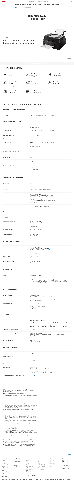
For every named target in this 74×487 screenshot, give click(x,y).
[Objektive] (26, 4)
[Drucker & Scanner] (34, 4)
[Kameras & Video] (21, 4)
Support (42, 63)
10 (48, 248)
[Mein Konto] (69, 2)
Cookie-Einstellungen (67, 479)
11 (49, 249)
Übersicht (31, 63)
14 (34, 375)
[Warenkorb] (71, 2)
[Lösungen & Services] (43, 4)
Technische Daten (37, 63)
